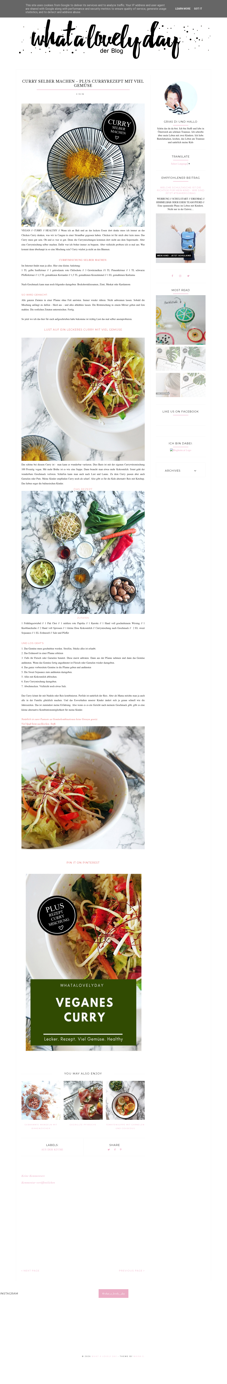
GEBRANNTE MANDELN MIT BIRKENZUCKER (41, 1127)
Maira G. (139, 1356)
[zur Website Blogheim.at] (180, 450)
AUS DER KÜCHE (52, 1149)
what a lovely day (104, 1356)
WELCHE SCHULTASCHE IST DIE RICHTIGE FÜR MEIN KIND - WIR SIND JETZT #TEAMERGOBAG (180, 190)
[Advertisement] (106, 1330)
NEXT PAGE (31, 1270)
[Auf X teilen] (109, 1150)
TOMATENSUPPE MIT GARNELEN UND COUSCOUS (125, 1127)
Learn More (182, 8)
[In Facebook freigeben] (115, 1150)
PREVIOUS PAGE (131, 1270)
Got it (198, 8)
